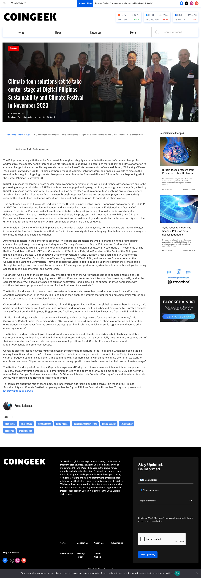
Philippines (9, 430)
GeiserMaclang (127, 423)
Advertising (117, 543)
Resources (95, 32)
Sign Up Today (148, 554)
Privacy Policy (81, 555)
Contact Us (82, 543)
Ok (177, 573)
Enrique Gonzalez (109, 423)
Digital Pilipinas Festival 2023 (85, 423)
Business (13, 48)
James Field (168, 189)
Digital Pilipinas (62, 423)
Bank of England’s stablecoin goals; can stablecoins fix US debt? (124, 3)
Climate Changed (44, 423)
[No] (197, 573)
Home (21, 32)
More (133, 32)
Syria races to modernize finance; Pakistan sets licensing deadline (176, 231)
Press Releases (17, 113)
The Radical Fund (25, 430)
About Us (98, 543)
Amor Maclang (26, 423)
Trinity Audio (32, 149)
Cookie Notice (97, 555)
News (58, 32)
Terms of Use (66, 553)
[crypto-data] (128, 17)
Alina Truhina (10, 423)
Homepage (11, 135)
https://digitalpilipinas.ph (18, 390)
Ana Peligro (168, 250)
